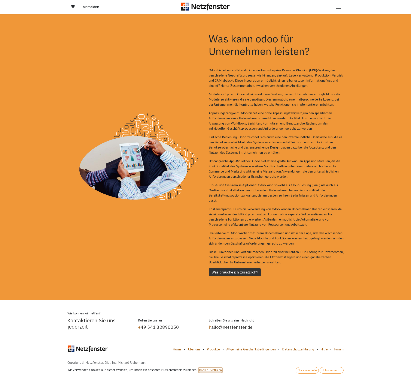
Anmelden (91, 7)
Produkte (213, 349)
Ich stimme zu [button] (331, 370)
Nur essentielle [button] (307, 370)
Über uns (194, 349)
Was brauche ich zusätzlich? (234, 272)
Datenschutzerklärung (298, 349)
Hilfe (324, 349)
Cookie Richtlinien (210, 370)
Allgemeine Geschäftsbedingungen (251, 349)
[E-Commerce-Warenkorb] (72, 6)
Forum (339, 349)
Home (177, 349)
